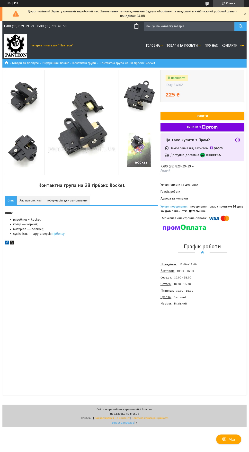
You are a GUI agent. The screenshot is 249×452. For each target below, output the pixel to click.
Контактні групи (84, 63)
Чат (232, 439)
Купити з (194, 127)
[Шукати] (240, 26)
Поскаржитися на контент (112, 418)
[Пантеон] (16, 46)
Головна (153, 45)
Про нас (211, 45)
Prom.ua (147, 409)
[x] (12, 243)
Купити (202, 116)
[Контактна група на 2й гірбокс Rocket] (178, 333)
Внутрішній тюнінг (55, 63)
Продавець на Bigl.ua (124, 413)
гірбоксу (59, 234)
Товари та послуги (182, 45)
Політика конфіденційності (150, 418)
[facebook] (7, 243)
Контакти (229, 45)
